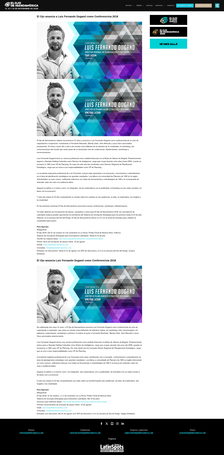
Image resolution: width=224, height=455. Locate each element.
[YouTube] (112, 423)
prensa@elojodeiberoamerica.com (193, 433)
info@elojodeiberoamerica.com (59, 248)
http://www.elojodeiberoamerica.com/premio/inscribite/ (81, 239)
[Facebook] (101, 423)
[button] (133, 6)
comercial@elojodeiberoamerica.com (139, 433)
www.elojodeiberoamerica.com (55, 245)
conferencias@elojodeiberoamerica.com (85, 433)
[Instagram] (117, 423)
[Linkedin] (122, 423)
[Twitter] (106, 423)
